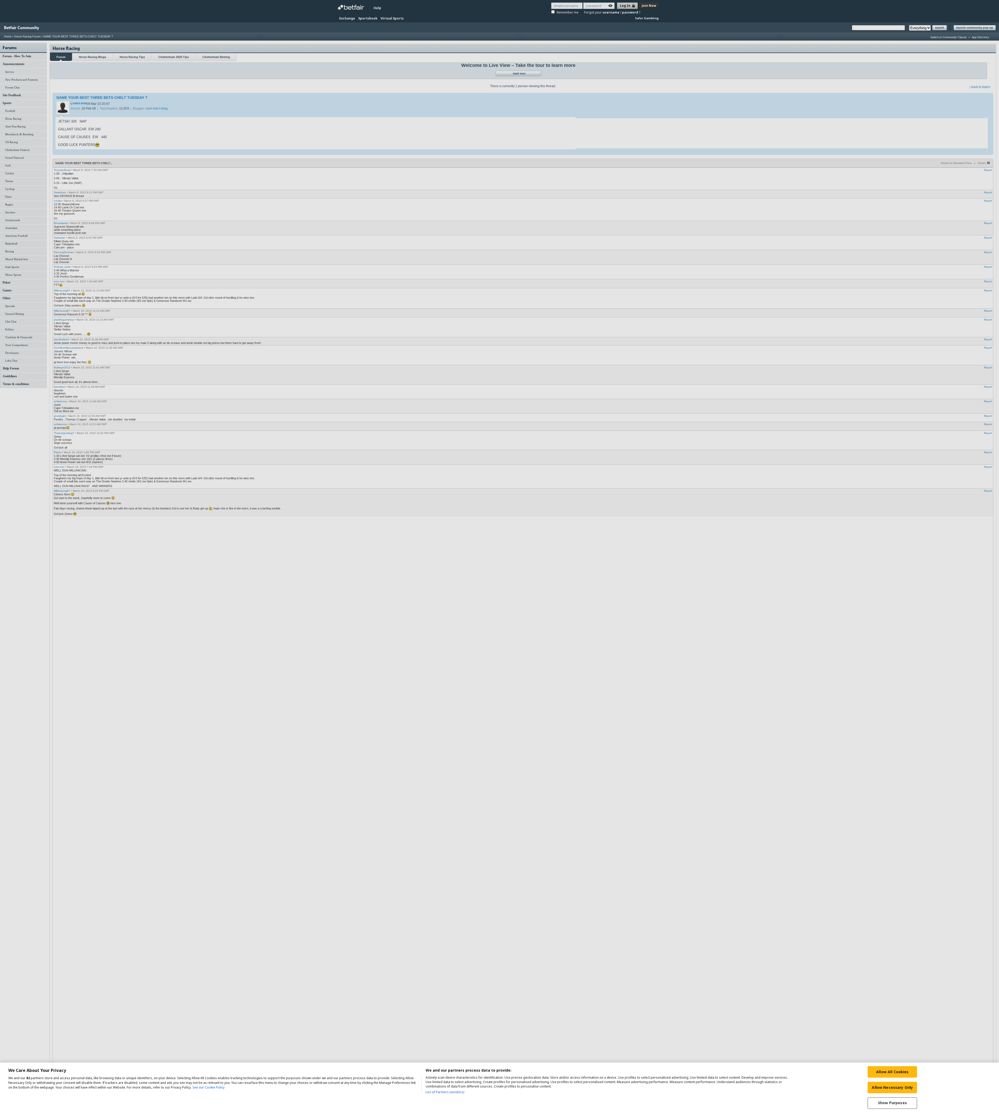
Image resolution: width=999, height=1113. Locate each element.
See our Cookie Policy (209, 1087)
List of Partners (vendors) (445, 1092)
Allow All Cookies (892, 1071)
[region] (499, 1088)
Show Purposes (892, 1103)
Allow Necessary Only (892, 1087)
